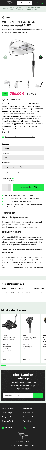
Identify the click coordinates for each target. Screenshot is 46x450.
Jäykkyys (5, 153)
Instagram (31, 427)
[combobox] (23, 148)
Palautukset (27, 421)
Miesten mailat (12, 8)
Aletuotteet (7, 30)
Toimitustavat (28, 413)
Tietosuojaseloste (30, 445)
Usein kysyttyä (7, 413)
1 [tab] (3, 365)
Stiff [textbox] (5, 158)
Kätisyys (5, 144)
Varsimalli (6, 163)
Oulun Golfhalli (7, 421)
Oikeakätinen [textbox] (9, 148)
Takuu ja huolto (28, 417)
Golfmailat (6, 8)
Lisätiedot (6, 132)
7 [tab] (33, 365)
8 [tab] (38, 365)
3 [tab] (13, 365)
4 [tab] (18, 365)
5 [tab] (23, 365)
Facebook (8, 427)
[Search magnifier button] (30, 3)
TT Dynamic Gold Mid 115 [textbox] (13, 167)
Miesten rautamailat (20, 8)
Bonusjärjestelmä (8, 409)
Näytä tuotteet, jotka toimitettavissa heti (20, 137)
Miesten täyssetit (20, 32)
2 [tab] (8, 365)
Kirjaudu (37, 3)
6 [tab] (28, 365)
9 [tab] (43, 365)
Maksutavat (27, 409)
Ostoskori (42, 3)
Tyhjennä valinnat (12, 173)
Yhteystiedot (6, 417)
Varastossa (37, 288)
